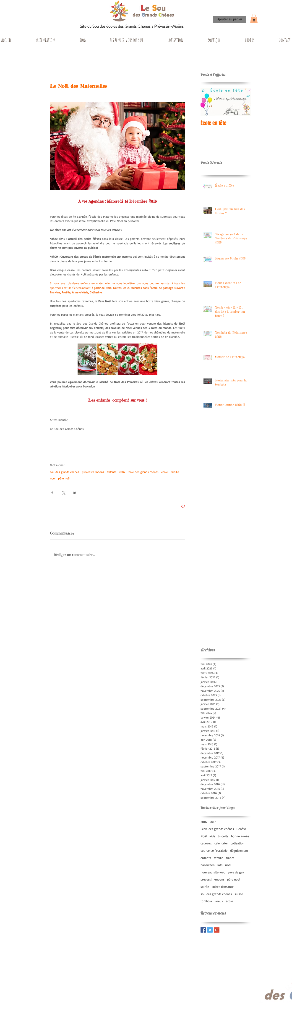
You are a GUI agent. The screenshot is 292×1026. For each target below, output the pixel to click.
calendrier (221, 843)
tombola (206, 901)
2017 (213, 822)
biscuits (223, 836)
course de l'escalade (214, 850)
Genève (242, 829)
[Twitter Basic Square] (210, 930)
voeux (219, 901)
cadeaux (206, 843)
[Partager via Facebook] (52, 492)
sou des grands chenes (64, 472)
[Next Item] (243, 101)
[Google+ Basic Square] (216, 930)
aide (212, 836)
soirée (205, 886)
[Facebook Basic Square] (203, 930)
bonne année (240, 836)
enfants (111, 472)
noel (52, 478)
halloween (208, 865)
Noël (204, 836)
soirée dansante (223, 886)
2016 (122, 472)
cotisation (238, 843)
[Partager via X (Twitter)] (63, 492)
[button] (254, 18)
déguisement (239, 850)
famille (175, 472)
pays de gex (236, 872)
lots (219, 865)
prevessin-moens (93, 472)
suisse (239, 894)
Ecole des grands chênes (143, 472)
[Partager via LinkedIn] (74, 492)
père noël (64, 478)
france (230, 858)
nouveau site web (213, 872)
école (164, 472)
